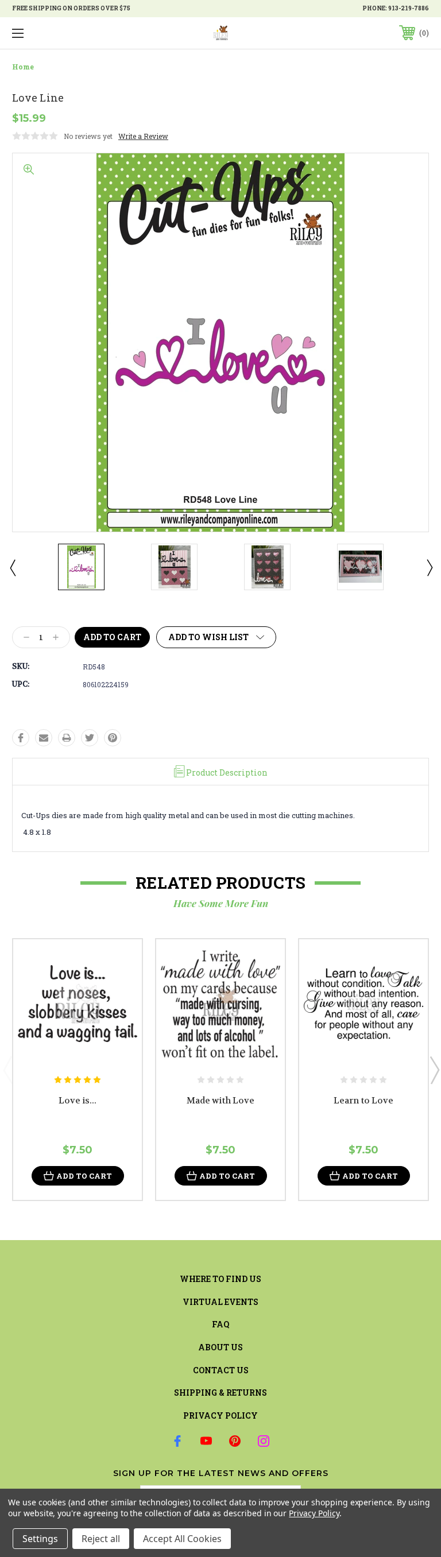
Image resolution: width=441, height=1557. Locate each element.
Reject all (101, 1538)
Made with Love (220, 1100)
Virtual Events (220, 1301)
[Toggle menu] (53, 33)
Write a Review (143, 136)
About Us (220, 1347)
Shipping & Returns (220, 1392)
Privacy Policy (220, 1415)
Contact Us (221, 1370)
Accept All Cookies (182, 1538)
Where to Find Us (220, 1278)
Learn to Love (363, 1100)
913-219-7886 (408, 8)
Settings (40, 1538)
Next (429, 567)
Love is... (77, 1100)
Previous (12, 567)
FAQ (220, 1324)
